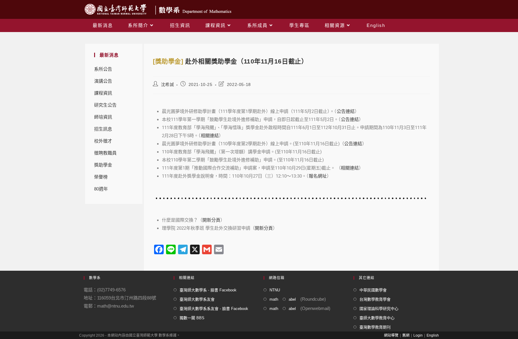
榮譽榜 (101, 176)
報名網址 (318, 176)
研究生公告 (105, 105)
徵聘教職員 (105, 152)
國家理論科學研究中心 (378, 308)
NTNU (274, 290)
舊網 (405, 335)
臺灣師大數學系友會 (197, 299)
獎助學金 (103, 164)
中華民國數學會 (373, 290)
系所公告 (103, 69)
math (273, 299)
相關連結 (210, 135)
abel (292, 299)
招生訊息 (103, 128)
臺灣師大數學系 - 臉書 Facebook (208, 290)
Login (418, 335)
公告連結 (346, 111)
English (433, 335)
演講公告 (103, 81)
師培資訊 (103, 116)
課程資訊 (103, 93)
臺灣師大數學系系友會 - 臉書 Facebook (214, 308)
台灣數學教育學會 (375, 299)
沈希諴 (167, 84)
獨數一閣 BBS (192, 318)
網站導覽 (391, 335)
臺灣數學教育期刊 (375, 327)
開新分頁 (211, 220)
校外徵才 (103, 140)
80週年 (101, 188)
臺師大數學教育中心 (376, 318)
